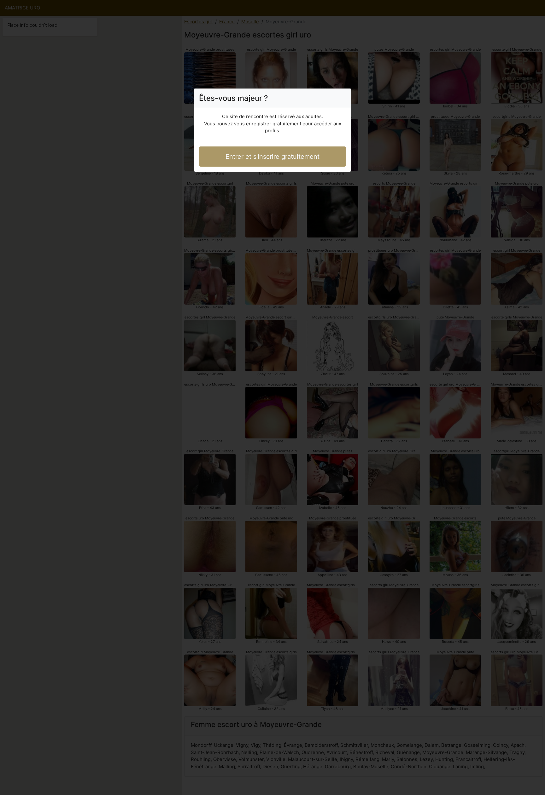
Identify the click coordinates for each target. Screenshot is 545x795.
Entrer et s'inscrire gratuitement (272, 156)
